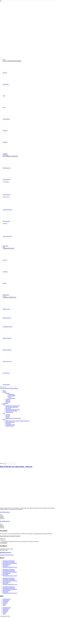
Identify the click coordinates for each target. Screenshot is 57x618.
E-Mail (1, 540)
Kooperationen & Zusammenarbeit (13, 418)
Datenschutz (5, 601)
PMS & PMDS (11, 395)
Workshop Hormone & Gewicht (13, 409)
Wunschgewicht (6, 221)
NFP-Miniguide (6, 384)
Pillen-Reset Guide (7, 317)
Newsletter (5, 271)
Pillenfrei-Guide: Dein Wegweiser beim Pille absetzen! (17, 420)
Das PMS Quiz (6, 373)
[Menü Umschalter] (0, 57)
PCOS (4, 107)
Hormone (5, 72)
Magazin (5, 392)
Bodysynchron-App (10, 422)
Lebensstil (5, 153)
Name (1, 538)
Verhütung (5, 130)
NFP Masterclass (6, 179)
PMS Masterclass (6, 168)
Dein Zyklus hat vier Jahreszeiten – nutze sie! (16, 466)
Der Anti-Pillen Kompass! (5, 512)
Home (4, 390)
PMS (4, 95)
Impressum (5, 602)
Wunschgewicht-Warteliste (11, 410)
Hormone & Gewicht (7, 236)
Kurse (4, 404)
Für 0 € (4, 419)
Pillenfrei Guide (6, 309)
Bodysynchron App (7, 361)
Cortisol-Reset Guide (7, 326)
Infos (4, 413)
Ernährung (5, 142)
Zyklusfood (5, 403)
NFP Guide (8, 423)
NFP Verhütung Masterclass (12, 407)
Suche (1, 387)
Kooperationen (6, 294)
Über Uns (5, 260)
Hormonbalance (6, 119)
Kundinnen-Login (7, 599)
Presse (4, 605)
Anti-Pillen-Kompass (7, 209)
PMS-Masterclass (9, 412)
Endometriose (6, 84)
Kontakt (4, 283)
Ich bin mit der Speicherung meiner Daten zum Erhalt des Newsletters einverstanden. (20, 541)
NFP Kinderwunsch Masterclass (13, 405)
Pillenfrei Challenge (7, 338)
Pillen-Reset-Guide (10, 425)
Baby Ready (5, 245)
